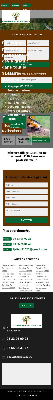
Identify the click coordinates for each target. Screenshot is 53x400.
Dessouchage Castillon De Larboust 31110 (8, 285)
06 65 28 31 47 (22, 244)
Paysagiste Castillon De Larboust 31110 (42, 268)
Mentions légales (26, 396)
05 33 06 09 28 (22, 238)
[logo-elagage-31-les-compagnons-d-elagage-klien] (16, 16)
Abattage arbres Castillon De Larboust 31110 (26, 268)
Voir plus (26, 306)
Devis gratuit (8, 140)
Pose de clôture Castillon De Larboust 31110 (8, 277)
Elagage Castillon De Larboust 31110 (9, 268)
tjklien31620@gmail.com (30, 249)
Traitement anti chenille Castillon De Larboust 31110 (43, 286)
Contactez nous (23, 140)
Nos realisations (11, 128)
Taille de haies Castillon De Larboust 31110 (25, 277)
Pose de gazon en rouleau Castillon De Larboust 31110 (25, 286)
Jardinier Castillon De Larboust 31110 (42, 277)
